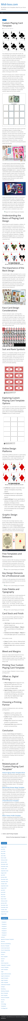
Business (3, 941)
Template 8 (3, 1006)
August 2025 (3, 873)
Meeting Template (5, 991)
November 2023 (4, 881)
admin (12, 28)
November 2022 (4, 907)
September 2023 (4, 885)
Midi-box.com (9, 4)
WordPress (3, 1018)
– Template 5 (4, 930)
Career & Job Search (5, 948)
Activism (3, 937)
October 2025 (4, 868)
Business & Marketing (6, 943)
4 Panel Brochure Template (10, 801)
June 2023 (3, 892)
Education (3, 952)
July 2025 (3, 875)
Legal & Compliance (5, 976)
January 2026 (4, 862)
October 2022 (4, 909)
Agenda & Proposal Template (7, 939)
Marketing (3, 989)
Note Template (4, 995)
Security (3, 999)
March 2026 (3, 857)
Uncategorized (4, 1008)
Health (2, 961)
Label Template (4, 969)
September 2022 (4, 911)
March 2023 (3, 898)
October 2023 (4, 883)
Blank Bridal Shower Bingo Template (13, 787)
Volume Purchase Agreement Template (15, 837)
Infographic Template (5, 965)
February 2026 (4, 860)
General (2, 958)
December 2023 (4, 879)
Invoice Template (4, 967)
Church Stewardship (5, 950)
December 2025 (4, 864)
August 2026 (3, 847)
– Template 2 (4, 924)
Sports (2, 1001)
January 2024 (4, 877)
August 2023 (3, 888)
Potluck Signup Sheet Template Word (13, 773)
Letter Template (4, 982)
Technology (3, 1004)
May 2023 (3, 894)
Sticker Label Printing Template (10, 833)
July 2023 (3, 890)
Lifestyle (3, 986)
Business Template (5, 945)
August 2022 (3, 913)
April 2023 (3, 896)
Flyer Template (4, 956)
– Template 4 (4, 928)
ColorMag (23, 1016)
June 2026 (3, 851)
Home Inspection (4, 963)
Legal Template (4, 980)
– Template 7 (4, 935)
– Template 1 (4, 922)
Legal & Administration (6, 973)
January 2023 (4, 903)
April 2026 (3, 855)
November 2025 (4, 866)
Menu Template (4, 993)
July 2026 (3, 849)
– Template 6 (4, 932)
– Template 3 (4, 926)
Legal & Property (4, 978)
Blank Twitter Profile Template (11, 815)
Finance (2, 954)
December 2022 (4, 905)
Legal (2, 971)
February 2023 (4, 901)
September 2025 (4, 870)
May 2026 (3, 853)
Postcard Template (5, 997)
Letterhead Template (5, 984)
